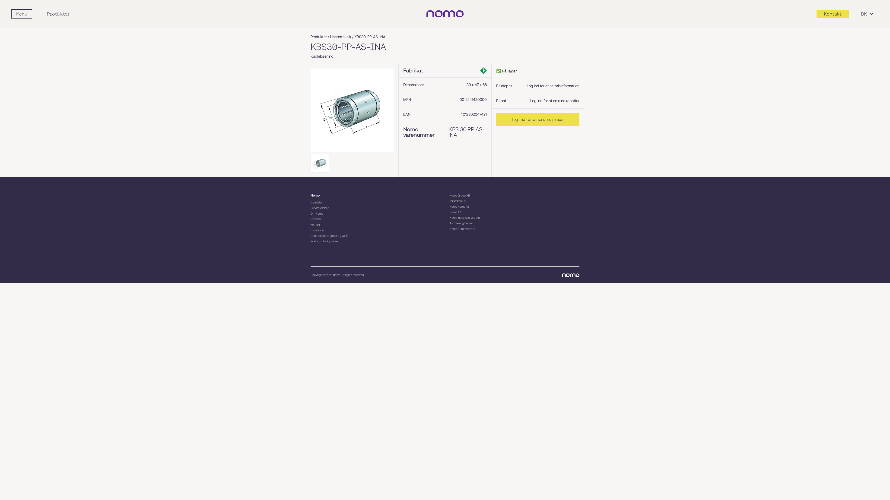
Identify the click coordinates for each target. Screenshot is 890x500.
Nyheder (316, 219)
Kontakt (315, 224)
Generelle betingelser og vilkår (329, 236)
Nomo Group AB (460, 195)
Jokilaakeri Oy (458, 201)
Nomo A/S (456, 212)
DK (864, 14)
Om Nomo (317, 213)
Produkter (58, 14)
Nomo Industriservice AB (465, 217)
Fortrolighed (318, 230)
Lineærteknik (340, 37)
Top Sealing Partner (462, 223)
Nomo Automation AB (463, 229)
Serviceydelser (320, 208)
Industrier (316, 202)
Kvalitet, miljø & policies (324, 241)
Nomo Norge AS (460, 206)
